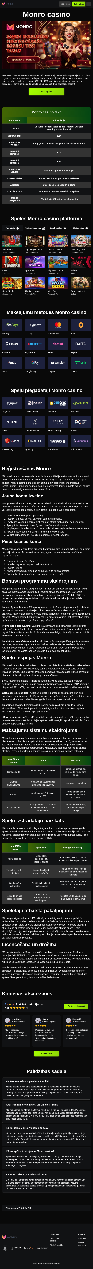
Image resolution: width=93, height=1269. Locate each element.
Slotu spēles (78, 228)
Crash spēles (56, 228)
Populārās (10, 228)
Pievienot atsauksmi (76, 1006)
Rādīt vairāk (46, 1054)
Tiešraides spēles (33, 228)
